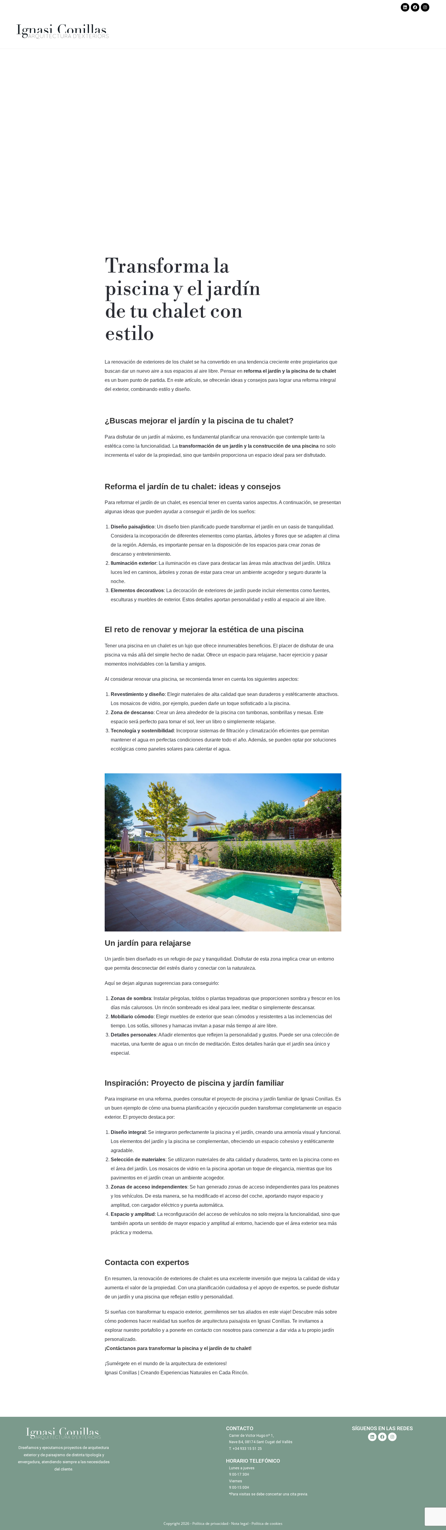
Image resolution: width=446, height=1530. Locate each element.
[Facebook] (415, 7)
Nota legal (239, 1523)
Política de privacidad (210, 1523)
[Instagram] (425, 7)
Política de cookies (267, 1523)
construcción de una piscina (286, 446)
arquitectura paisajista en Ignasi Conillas (246, 1321)
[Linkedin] (405, 7)
